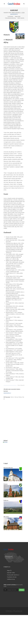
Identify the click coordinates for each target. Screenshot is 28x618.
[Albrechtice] (13, 524)
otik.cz (11, 611)
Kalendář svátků (11, 572)
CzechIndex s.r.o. (9, 557)
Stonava (5, 484)
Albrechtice (6, 516)
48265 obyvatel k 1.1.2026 (18, 12)
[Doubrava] (13, 507)
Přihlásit (22, 590)
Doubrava (6, 500)
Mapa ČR (9, 570)
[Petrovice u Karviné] (13, 475)
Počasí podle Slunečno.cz (13, 575)
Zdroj (18, 385)
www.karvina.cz (14, 14)
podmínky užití (18, 611)
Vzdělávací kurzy (11, 579)
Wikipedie (22, 385)
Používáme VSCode (11, 577)
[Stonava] (13, 491)
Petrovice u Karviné (8, 467)
